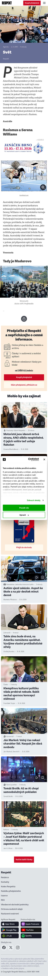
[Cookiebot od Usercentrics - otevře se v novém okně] (29, 459)
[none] (43, 38)
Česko (5, 685)
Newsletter (10, 585)
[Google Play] (10, 929)
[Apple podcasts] (31, 924)
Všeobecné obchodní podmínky (15, 904)
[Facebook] (4, 949)
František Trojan (9, 703)
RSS (3, 900)
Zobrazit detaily (33, 500)
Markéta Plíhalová (10, 600)
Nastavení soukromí (10, 914)
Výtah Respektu (19, 431)
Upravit (22, 515)
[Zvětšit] (24, 24)
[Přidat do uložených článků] (42, 423)
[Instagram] (18, 949)
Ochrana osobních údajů (12, 909)
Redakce (5, 877)
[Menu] (44, 3)
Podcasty (9, 431)
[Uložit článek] (30, 38)
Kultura (6, 830)
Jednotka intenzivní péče (24, 585)
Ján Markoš (7, 752)
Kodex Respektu (8, 886)
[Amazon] (10, 935)
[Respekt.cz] (7, 2)
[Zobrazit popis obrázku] (37, 38)
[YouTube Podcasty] (31, 929)
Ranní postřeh (11, 785)
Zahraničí (6, 633)
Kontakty (5, 882)
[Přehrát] (36, 423)
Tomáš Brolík (8, 796)
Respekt (6, 59)
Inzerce (4, 895)
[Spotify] (31, 935)
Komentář (10, 737)
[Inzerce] (24, 147)
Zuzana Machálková (10, 449)
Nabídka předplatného (11, 891)
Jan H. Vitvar (8, 848)
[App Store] (10, 924)
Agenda (6, 47)
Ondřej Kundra (8, 652)
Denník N (16, 752)
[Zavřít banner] (44, 459)
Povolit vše (24, 508)
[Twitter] (11, 949)
